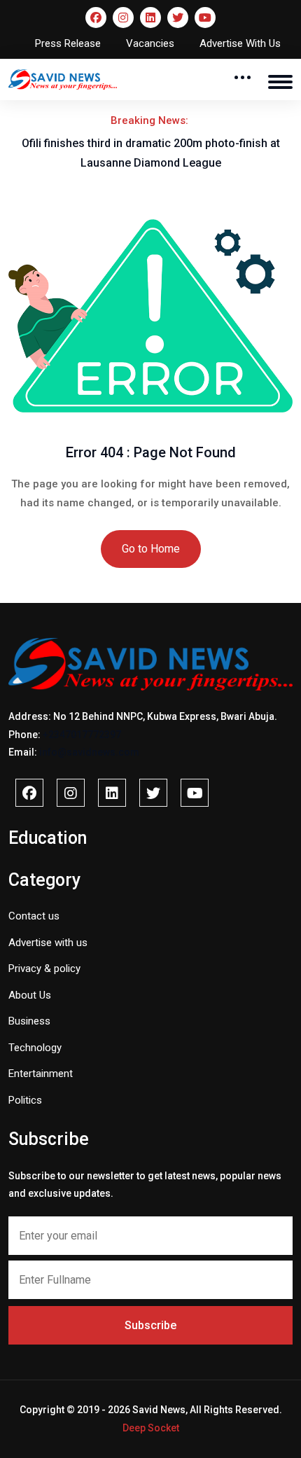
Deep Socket (150, 1427)
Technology (35, 1047)
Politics (25, 1100)
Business (29, 1021)
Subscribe (150, 1325)
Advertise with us (48, 942)
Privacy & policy (44, 968)
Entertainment (40, 1073)
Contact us (33, 916)
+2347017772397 (82, 734)
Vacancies (150, 43)
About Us (29, 995)
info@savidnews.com (89, 752)
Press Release (68, 43)
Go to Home (151, 548)
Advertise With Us (240, 43)
